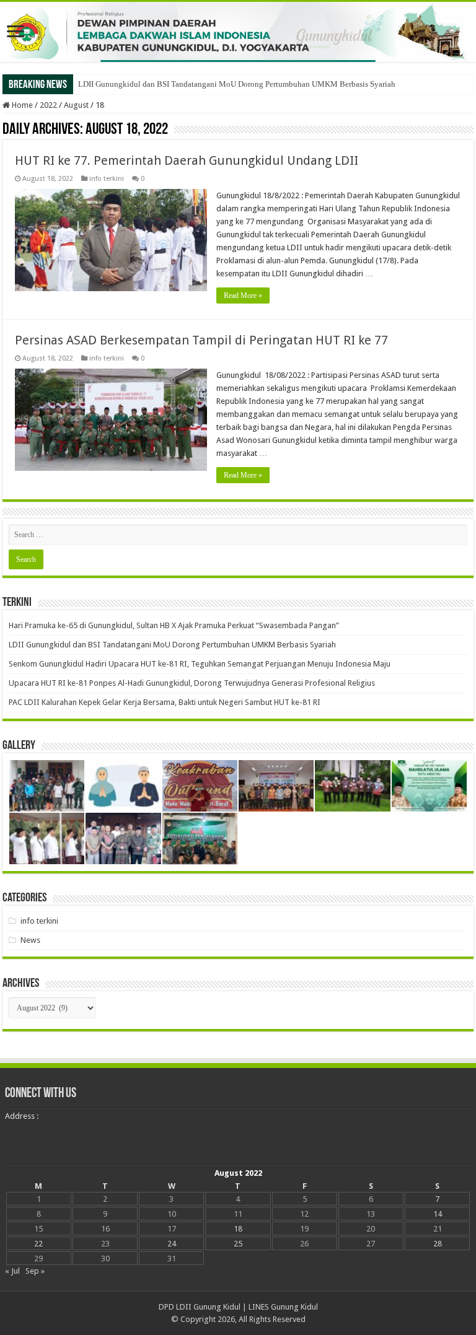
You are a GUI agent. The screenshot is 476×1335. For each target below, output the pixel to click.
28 (437, 1243)
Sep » (35, 1271)
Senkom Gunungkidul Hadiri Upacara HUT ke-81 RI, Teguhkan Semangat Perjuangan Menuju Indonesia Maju (199, 663)
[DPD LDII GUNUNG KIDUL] (238, 32)
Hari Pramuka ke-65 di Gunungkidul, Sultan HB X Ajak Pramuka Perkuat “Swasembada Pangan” (174, 625)
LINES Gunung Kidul (283, 1306)
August (76, 105)
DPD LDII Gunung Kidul (199, 1306)
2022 (48, 105)
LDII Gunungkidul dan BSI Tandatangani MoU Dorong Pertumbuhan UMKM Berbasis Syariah (236, 84)
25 (238, 1243)
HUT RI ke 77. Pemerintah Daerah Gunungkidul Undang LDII (186, 160)
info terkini (106, 179)
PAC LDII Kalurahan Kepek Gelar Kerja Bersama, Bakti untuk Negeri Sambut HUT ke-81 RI (164, 702)
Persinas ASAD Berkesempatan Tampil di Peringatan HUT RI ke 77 (201, 340)
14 (437, 1214)
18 (238, 1228)
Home (21, 105)
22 (38, 1243)
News (30, 940)
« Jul (12, 1271)
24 (171, 1243)
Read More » (243, 295)
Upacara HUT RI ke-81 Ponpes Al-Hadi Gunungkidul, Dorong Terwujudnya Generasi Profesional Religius (192, 683)
